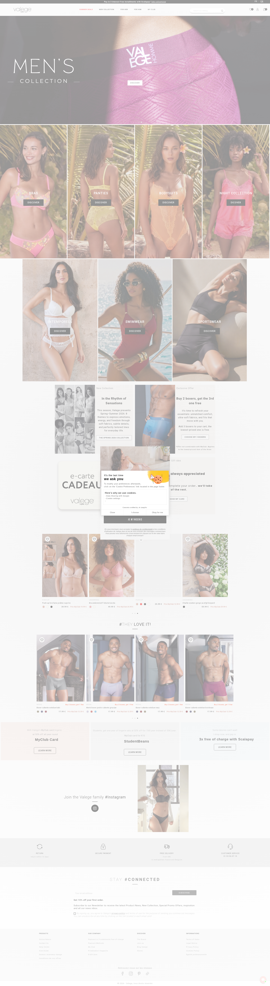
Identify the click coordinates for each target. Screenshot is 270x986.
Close (112, 512)
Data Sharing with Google (117, 496)
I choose (135, 512)
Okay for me (157, 512)
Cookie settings (113, 498)
